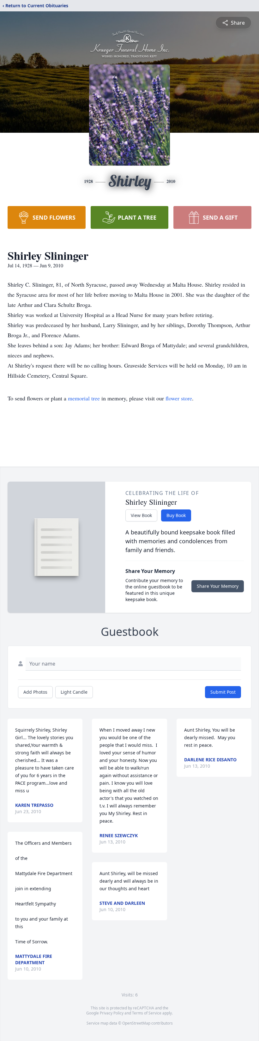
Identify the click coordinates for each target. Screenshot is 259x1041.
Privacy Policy (111, 1013)
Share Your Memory (217, 586)
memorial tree (84, 398)
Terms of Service (146, 1013)
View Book (141, 515)
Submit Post (223, 692)
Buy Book (176, 515)
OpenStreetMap (136, 1023)
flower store (179, 398)
